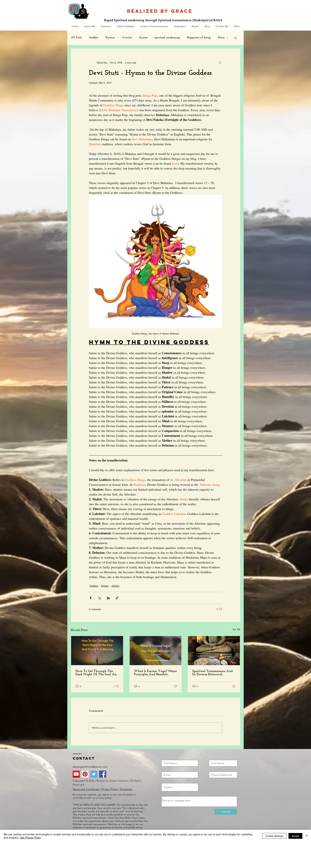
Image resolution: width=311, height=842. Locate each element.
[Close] (307, 836)
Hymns (110, 37)
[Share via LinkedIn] (108, 598)
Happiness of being (199, 37)
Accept (295, 836)
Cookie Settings (274, 836)
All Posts (76, 37)
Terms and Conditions (86, 789)
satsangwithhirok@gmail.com (90, 766)
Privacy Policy (110, 789)
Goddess (93, 37)
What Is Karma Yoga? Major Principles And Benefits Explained (155, 673)
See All (236, 629)
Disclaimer (126, 789)
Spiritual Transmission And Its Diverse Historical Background (212, 673)
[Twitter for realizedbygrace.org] (93, 774)
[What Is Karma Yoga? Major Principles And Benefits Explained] (156, 650)
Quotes (143, 37)
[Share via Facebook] (90, 598)
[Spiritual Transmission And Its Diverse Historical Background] (214, 650)
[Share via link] (117, 598)
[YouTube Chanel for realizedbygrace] (76, 774)
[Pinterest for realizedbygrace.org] (85, 774)
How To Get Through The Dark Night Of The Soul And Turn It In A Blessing (96, 673)
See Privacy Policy (30, 837)
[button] (235, 37)
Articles (127, 37)
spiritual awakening (167, 37)
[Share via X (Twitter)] (99, 598)
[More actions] (220, 62)
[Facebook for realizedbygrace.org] (102, 774)
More (221, 37)
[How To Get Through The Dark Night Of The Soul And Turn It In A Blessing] (97, 650)
